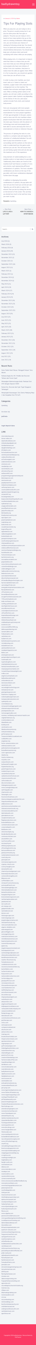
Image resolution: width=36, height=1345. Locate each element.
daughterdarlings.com (8, 448)
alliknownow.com (7, 804)
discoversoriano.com (7, 783)
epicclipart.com (6, 517)
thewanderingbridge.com (9, 887)
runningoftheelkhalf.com (9, 1097)
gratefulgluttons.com (8, 769)
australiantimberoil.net (8, 576)
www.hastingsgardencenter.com (11, 1185)
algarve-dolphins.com (8, 927)
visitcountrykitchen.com (9, 925)
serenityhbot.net (6, 1081)
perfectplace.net (6, 734)
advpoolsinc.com (6, 1002)
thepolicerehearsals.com (9, 801)
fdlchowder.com (6, 1132)
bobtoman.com (6, 524)
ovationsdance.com (7, 720)
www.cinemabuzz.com (8, 1169)
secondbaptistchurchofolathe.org (12, 1285)
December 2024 (6, 277)
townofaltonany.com (8, 943)
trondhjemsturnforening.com (10, 1220)
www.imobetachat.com (8, 1067)
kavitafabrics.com (7, 969)
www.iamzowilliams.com (9, 1183)
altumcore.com (6, 1029)
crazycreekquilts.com (8, 827)
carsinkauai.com (6, 1246)
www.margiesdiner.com (8, 1130)
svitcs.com (4, 1022)
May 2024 (4, 284)
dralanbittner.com (7, 645)
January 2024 (5, 297)
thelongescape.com (7, 915)
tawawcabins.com (7, 632)
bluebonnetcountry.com (9, 515)
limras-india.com (6, 438)
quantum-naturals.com (8, 1230)
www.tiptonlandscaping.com (10, 1150)
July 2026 (4, 241)
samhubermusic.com (7, 1311)
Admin (18, 18)
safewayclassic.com (7, 487)
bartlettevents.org (7, 557)
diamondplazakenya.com (9, 1223)
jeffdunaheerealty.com (8, 1099)
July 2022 (4, 356)
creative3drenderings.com (9, 1057)
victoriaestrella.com (7, 983)
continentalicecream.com (9, 825)
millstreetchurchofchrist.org (10, 1248)
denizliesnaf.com (6, 1015)
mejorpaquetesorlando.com (10, 669)
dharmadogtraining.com (9, 1292)
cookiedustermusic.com (8, 964)
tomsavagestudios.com (9, 713)
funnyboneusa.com (7, 962)
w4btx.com (5, 673)
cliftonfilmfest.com (7, 613)
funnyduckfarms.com (8, 1262)
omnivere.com (5, 464)
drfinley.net (5, 1271)
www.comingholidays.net (9, 787)
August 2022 (5, 353)
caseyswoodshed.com (8, 1011)
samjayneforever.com (8, 1237)
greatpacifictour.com (8, 981)
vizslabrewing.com (7, 643)
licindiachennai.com (7, 445)
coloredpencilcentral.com (9, 611)
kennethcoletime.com (8, 892)
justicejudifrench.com (8, 885)
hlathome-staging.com (8, 694)
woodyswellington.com (9, 1202)
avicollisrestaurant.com (9, 992)
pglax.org (4, 946)
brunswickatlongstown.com (10, 897)
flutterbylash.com (7, 1258)
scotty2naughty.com (8, 867)
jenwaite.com (5, 1264)
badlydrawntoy (10, 4)
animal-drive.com (6, 1032)
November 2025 (6, 257)
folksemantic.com (7, 634)
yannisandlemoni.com (8, 648)
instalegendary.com (7, 497)
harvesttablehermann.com (9, 583)
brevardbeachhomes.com (9, 594)
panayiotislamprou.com (8, 538)
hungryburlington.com (8, 894)
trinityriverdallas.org (7, 732)
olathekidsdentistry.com (9, 664)
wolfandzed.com (6, 1164)
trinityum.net (5, 1192)
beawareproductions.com (9, 874)
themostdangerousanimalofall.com (12, 799)
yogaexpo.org (5, 741)
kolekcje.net (5, 725)
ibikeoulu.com (5, 878)
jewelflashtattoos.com (8, 508)
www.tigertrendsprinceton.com (11, 1090)
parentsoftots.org (7, 1055)
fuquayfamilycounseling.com (10, 1281)
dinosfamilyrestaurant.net (9, 578)
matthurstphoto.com (8, 1239)
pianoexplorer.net (7, 1188)
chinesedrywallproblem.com (10, 955)
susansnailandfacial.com (9, 1085)
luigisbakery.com (6, 1160)
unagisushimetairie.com (8, 506)
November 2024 (6, 280)
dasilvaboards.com (7, 813)
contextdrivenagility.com (9, 876)
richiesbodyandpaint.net (9, 443)
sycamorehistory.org (7, 1176)
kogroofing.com (6, 529)
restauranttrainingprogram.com (11, 706)
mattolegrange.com (7, 918)
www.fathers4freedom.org (10, 1092)
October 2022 (6, 346)
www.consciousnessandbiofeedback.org (14, 1181)
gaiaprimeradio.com (7, 908)
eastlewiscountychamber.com (11, 806)
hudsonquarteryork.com (9, 1209)
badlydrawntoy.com (7, 1071)
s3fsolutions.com (7, 592)
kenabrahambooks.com (8, 834)
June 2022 (4, 360)
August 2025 (5, 267)
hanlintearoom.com (7, 1260)
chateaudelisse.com (7, 543)
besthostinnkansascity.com (10, 1304)
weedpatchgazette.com (9, 650)
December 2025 (6, 254)
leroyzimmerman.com (8, 1269)
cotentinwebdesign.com (9, 566)
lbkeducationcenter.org (8, 729)
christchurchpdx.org (7, 832)
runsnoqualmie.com (7, 1125)
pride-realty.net (6, 1253)
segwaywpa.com (6, 1043)
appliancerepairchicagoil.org (10, 492)
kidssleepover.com (7, 478)
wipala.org (4, 755)
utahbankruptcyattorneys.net (10, 622)
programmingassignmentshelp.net (12, 476)
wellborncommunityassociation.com (13, 545)
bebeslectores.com (7, 573)
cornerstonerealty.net (8, 1178)
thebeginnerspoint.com (8, 785)
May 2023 (4, 323)
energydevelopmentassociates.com (12, 587)
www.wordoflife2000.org (9, 627)
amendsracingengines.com (9, 1109)
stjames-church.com (7, 864)
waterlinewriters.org (7, 1050)
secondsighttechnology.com (10, 687)
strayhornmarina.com (8, 818)
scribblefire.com (6, 739)
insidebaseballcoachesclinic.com (11, 1244)
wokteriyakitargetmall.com (10, 697)
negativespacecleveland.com (10, 948)
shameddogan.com (7, 1053)
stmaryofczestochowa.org (10, 883)
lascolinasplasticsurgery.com (10, 1139)
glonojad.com (5, 860)
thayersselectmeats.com (9, 1039)
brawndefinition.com (7, 822)
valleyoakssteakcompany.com (11, 1009)
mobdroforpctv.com (7, 771)
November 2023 (6, 304)
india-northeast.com (7, 601)
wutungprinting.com (7, 934)
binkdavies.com (6, 829)
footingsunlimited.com (8, 1123)
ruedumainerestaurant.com (10, 855)
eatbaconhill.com (7, 473)
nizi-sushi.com (5, 904)
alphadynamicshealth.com (9, 1255)
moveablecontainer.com (9, 559)
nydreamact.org (6, 504)
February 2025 (6, 274)
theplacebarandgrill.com (9, 997)
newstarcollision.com (8, 683)
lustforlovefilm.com (8, 841)
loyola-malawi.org (7, 757)
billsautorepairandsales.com (10, 1227)
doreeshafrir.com (6, 869)
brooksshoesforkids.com (9, 1036)
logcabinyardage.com (8, 1062)
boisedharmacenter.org (8, 750)
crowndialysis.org (6, 704)
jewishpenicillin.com (7, 711)
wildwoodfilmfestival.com (10, 548)
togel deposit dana (8, 426)
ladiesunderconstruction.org (10, 571)
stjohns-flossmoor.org (8, 960)
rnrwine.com (5, 1276)
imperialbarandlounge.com (9, 615)
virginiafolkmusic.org (8, 718)
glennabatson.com (7, 815)
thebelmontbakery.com (8, 485)
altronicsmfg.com (7, 471)
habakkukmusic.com (7, 1076)
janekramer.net (6, 901)
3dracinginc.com (6, 794)
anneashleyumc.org (7, 1116)
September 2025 (6, 264)
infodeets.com (6, 450)
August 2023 (5, 313)
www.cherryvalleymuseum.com (11, 564)
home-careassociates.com (9, 743)
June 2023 (4, 320)
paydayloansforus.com (8, 483)
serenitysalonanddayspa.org (10, 455)
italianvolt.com (6, 638)
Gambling (13, 201)
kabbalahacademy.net (8, 678)
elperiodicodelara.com (8, 441)
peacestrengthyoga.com (9, 1102)
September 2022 (6, 350)
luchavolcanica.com (7, 971)
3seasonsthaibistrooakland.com (11, 736)
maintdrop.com (6, 522)
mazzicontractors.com (8, 1195)
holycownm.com (6, 974)
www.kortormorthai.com (9, 1111)
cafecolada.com (6, 780)
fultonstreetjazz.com (8, 555)
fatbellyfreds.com (7, 1204)
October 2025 (6, 261)
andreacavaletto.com (8, 746)
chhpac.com (5, 1290)
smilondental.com (7, 680)
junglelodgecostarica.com (9, 920)
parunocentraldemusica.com (10, 1216)
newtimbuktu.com (7, 469)
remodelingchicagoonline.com (10, 1146)
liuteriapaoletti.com (7, 950)
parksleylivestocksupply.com (10, 748)
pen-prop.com (5, 1088)
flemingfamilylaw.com (8, 1274)
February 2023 (6, 333)
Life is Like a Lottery (7, 211)
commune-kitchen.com (8, 836)
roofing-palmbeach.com (9, 604)
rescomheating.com (7, 1299)
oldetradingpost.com (8, 569)
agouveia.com (5, 1283)
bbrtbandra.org (6, 513)
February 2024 (6, 294)
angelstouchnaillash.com (9, 676)
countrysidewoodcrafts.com (10, 490)
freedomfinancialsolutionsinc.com (12, 1104)
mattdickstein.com (7, 1069)
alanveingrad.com (7, 929)
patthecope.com (6, 1020)
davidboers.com (6, 1064)
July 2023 (4, 317)
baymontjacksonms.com (9, 941)
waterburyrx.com (6, 999)
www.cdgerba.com (7, 1213)
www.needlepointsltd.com (9, 1134)
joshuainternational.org (8, 1083)
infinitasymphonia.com (8, 846)
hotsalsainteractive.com (9, 452)
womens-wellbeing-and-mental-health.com (15, 715)
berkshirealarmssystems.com (10, 641)
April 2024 (4, 287)
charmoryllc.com (6, 792)
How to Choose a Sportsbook (26, 211)
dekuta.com (5, 1167)
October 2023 (6, 307)
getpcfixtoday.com (7, 510)
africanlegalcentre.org (8, 848)
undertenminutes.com (8, 462)
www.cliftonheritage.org (9, 1141)
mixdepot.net (5, 1171)
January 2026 (5, 251)
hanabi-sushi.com (6, 1162)
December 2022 (6, 340)
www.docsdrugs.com (8, 1127)
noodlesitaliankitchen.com (9, 501)
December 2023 (6, 300)
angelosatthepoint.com (9, 1004)
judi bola (4, 416)
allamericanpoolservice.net (10, 708)
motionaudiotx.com (7, 1295)
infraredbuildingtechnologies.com (12, 580)
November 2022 (6, 343)
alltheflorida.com (6, 1241)
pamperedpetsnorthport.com (10, 657)
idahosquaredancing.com (9, 629)
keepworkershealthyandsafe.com (12, 499)
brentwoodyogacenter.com (10, 1148)
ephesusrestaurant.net (8, 1199)
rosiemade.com (6, 659)
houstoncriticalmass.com (9, 797)
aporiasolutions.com (7, 1041)
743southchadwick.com (9, 599)
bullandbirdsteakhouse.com (10, 1136)
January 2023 (5, 337)
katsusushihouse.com (8, 850)
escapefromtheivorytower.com (11, 597)
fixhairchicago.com (7, 1013)
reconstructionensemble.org (10, 967)
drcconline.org (5, 995)
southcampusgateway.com (10, 541)
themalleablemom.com (9, 890)
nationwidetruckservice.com (10, 976)
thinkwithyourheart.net (8, 620)
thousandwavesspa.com (9, 985)
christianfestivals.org (8, 922)
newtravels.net (6, 480)
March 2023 (5, 330)
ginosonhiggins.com (7, 932)
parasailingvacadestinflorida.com (11, 1251)
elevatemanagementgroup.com (11, 1267)
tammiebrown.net (7, 911)
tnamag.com (5, 1034)
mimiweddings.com (7, 1302)
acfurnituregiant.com (8, 459)
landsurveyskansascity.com (10, 1118)
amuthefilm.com (6, 839)
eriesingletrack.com (7, 655)
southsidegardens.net (8, 1190)
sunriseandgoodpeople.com (10, 953)
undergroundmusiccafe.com (10, 1309)
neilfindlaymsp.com (7, 990)
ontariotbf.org (6, 494)
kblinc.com (4, 652)
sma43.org (4, 1143)
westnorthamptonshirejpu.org (11, 550)
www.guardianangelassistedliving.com (13, 1218)
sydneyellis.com (6, 701)
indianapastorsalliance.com (10, 1006)
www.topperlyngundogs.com (10, 1095)
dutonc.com (5, 913)
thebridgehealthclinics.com (10, 1048)
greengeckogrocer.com (8, 692)
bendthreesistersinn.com (9, 957)
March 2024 (5, 290)
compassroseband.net (8, 1027)
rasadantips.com (6, 466)
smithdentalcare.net (7, 1306)
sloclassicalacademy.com (9, 811)
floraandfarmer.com (7, 590)
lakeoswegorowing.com (9, 1278)
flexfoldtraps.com (7, 1106)
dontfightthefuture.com (9, 606)
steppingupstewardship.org (10, 1153)
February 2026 (6, 248)
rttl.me (3, 1297)
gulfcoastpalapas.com (8, 1046)
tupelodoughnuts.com (8, 662)
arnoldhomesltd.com (8, 608)
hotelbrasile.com (6, 552)
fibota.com (4, 1211)
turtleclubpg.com (7, 978)
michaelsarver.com (7, 690)
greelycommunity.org (8, 853)
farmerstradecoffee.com (9, 1060)
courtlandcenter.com (8, 988)
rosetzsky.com (6, 857)
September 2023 (6, 310)
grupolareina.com (6, 562)
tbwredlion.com (6, 1225)
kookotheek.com (6, 536)
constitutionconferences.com (10, 1018)
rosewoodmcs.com (7, 1174)
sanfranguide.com (7, 790)
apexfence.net (6, 1313)
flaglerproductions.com (8, 820)
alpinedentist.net (6, 531)
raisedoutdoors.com (7, 618)
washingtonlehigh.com (8, 1157)
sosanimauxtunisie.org (8, 527)
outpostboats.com (7, 762)
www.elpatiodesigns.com (9, 1206)
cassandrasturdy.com (8, 773)
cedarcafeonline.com (8, 457)
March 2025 (5, 271)
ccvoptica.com (6, 1155)
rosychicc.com (5, 759)
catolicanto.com (6, 727)
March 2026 (5, 244)
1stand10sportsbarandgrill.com (11, 671)
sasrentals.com (6, 685)
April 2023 (4, 327)
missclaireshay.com (7, 436)
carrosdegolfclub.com (8, 585)
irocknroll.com (6, 625)
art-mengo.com (6, 906)
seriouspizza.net (6, 1025)
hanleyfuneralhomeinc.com (10, 666)
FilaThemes (18, 1337)
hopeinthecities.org (7, 766)
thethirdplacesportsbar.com (10, 1197)
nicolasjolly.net (6, 843)
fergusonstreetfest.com (9, 1234)
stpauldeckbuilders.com (9, 1120)
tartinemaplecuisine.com (9, 899)
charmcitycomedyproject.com (10, 871)
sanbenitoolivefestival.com (10, 776)
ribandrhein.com (6, 722)
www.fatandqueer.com (8, 1113)
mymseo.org (5, 1288)
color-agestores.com (8, 753)
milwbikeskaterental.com (9, 939)
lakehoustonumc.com (8, 1074)
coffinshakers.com (7, 881)
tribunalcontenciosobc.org (9, 808)
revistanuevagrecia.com (9, 862)
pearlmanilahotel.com (8, 520)
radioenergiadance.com (8, 534)
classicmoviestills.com (8, 778)
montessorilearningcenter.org (10, 1232)
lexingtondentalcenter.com (10, 699)
